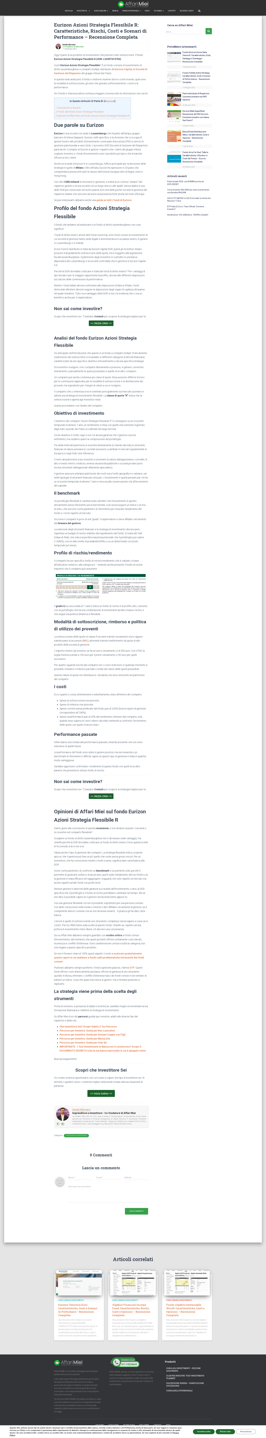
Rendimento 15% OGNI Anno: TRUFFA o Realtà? (187, 215)
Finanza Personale (130, 11)
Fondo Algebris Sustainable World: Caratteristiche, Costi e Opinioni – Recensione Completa (185, 1310)
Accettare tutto (203, 1431)
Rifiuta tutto (225, 1431)
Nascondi (110, 101)
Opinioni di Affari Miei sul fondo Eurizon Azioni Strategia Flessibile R (92, 115)
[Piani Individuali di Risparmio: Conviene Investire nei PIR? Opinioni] (174, 99)
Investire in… (83, 11)
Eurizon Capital (123, 69)
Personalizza (246, 1431)
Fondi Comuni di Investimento (76, 1135)
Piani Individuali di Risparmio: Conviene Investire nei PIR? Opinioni (196, 96)
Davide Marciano (81, 1109)
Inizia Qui (69, 11)
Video (147, 11)
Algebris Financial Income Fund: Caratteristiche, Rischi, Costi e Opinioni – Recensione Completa (131, 1310)
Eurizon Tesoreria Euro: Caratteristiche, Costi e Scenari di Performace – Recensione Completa (77, 1310)
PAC (85, 640)
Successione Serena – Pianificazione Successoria (185, 1384)
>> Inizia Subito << (101, 1093)
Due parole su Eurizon (68, 107)
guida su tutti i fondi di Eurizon (114, 200)
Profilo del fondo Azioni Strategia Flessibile (79, 111)
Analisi (115, 11)
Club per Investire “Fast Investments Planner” (185, 1377)
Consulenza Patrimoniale (179, 1391)
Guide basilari (100, 11)
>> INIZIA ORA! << (101, 323)
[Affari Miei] (133, 4)
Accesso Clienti (187, 11)
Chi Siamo (158, 11)
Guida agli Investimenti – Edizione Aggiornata (183, 1369)
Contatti (172, 11)
